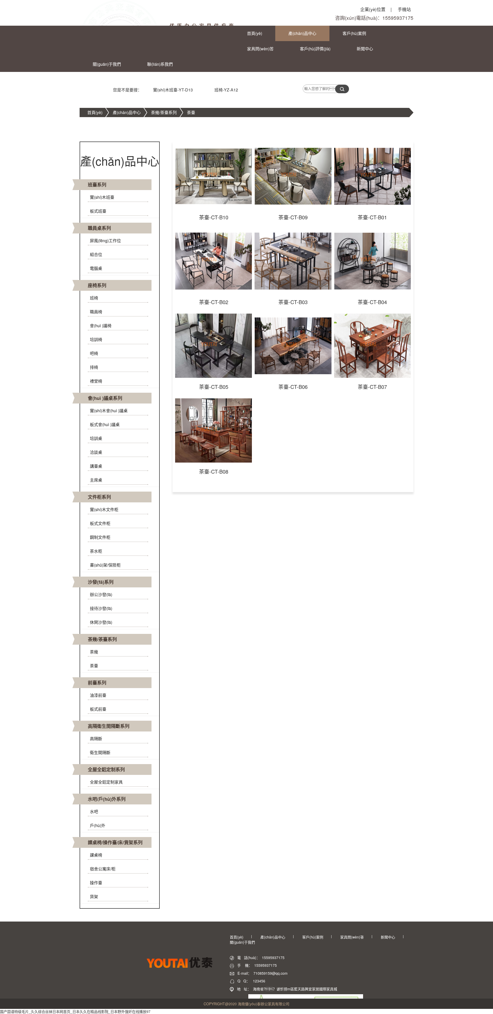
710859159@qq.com (270, 973)
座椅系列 (97, 285)
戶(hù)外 (97, 825)
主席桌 (96, 480)
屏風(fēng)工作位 (105, 240)
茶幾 (94, 652)
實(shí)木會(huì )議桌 (109, 411)
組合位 (96, 254)
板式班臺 (98, 211)
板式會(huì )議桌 (105, 424)
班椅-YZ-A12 (226, 90)
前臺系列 (97, 682)
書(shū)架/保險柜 (105, 565)
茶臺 (191, 112)
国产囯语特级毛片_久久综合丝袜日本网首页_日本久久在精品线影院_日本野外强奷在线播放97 (75, 1011)
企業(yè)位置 (376, 9)
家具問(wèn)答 (260, 49)
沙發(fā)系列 (100, 582)
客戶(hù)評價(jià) (315, 49)
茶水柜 (96, 551)
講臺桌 (96, 466)
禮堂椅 (96, 381)
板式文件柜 (100, 523)
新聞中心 (365, 49)
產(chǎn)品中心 (302, 33)
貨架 (94, 896)
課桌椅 (96, 855)
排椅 (94, 367)
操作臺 (96, 883)
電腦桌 (96, 268)
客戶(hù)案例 (354, 33)
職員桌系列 (99, 228)
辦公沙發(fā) (101, 594)
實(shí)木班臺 (102, 197)
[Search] (342, 89)
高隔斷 (96, 738)
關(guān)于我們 (107, 64)
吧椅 (94, 353)
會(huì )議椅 (100, 325)
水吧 (94, 811)
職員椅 (96, 312)
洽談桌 (96, 452)
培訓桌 (96, 438)
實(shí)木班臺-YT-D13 (173, 90)
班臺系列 (97, 184)
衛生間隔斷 (100, 752)
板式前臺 (98, 709)
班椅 (94, 298)
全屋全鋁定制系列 (106, 769)
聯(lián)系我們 (160, 64)
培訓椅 (96, 339)
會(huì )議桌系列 (105, 398)
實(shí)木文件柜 (104, 509)
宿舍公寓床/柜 (103, 869)
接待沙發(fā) (101, 608)
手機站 (404, 9)
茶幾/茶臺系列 (164, 112)
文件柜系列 (99, 497)
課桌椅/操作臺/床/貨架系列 (115, 842)
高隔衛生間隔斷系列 (108, 726)
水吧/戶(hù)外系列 (107, 799)
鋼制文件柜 (100, 537)
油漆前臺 (98, 695)
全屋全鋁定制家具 (106, 782)
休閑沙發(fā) (101, 622)
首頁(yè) (254, 33)
